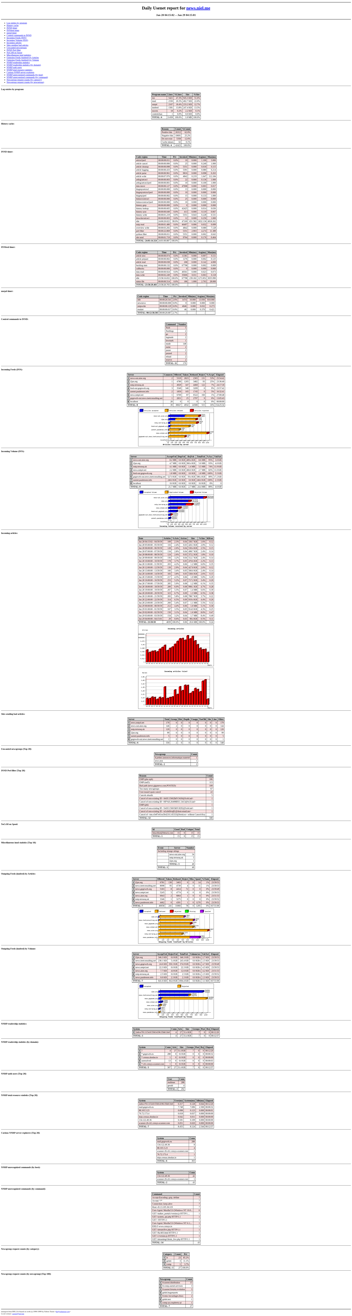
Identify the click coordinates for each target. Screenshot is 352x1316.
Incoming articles (14, 43)
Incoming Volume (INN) (17, 40)
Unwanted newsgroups (17, 48)
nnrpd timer (12, 33)
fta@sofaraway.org (63, 1312)
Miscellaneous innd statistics (19, 55)
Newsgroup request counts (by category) (24, 80)
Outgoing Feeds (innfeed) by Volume (23, 60)
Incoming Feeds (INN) (16, 38)
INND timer (12, 28)
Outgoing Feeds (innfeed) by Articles (23, 57)
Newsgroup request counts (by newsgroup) (25, 82)
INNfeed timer (13, 30)
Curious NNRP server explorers (20, 72)
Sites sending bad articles (17, 45)
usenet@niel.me (18, 1314)
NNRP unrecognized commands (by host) (25, 75)
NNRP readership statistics (18, 62)
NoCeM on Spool (14, 52)
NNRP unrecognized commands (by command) (27, 77)
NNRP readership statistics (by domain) (24, 65)
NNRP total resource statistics (19, 70)
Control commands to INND (19, 35)
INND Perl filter (14, 50)
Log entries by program (17, 23)
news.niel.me (198, 7)
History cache (13, 25)
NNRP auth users (14, 67)
